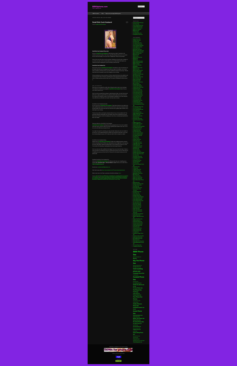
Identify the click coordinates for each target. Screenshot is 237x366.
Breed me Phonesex (137, 79)
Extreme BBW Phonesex (137, 123)
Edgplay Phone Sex (137, 122)
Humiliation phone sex (107, 178)
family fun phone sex (138, 284)
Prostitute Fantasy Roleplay (138, 196)
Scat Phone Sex (135, 337)
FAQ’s (102, 13)
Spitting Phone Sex (136, 215)
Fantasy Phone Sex (136, 130)
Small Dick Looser (105, 179)
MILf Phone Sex (136, 174)
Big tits (135, 258)
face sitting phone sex (137, 283)
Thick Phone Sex (136, 226)
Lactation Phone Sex (137, 169)
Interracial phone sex (138, 315)
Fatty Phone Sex (136, 138)
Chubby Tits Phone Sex (137, 89)
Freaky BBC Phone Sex (137, 143)
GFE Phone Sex (136, 148)
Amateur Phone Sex (137, 40)
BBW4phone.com (100, 6)
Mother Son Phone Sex (137, 178)
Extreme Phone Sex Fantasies (138, 126)
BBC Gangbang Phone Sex (138, 52)
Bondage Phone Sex (137, 266)
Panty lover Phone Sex (136, 328)
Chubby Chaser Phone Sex (138, 87)
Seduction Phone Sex (137, 205)
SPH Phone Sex (112, 179)
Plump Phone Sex (136, 194)
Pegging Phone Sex (137, 329)
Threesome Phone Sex (137, 228)
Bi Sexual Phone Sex (137, 72)
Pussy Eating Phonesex (137, 199)
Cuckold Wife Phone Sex (138, 26)
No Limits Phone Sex (137, 245)
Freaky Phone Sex (136, 144)
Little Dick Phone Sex (99, 175)
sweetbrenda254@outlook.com (104, 167)
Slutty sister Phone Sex (137, 209)
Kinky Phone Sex (136, 166)
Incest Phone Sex (136, 158)
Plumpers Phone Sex (137, 195)
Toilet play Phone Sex (137, 230)
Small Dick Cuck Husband (102, 22)
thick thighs (142, 340)
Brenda (104, 24)
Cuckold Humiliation (118, 177)
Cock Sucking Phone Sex (138, 95)
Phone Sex (118, 359)
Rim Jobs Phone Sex (137, 202)
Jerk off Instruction (136, 161)
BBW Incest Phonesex (137, 65)
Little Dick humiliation (123, 178)
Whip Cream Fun (136, 239)
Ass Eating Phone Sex (137, 33)
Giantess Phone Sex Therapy (138, 152)
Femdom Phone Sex (137, 139)
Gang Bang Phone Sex (137, 147)
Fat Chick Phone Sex (137, 131)
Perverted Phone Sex (137, 191)
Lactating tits (135, 168)
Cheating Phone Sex (137, 84)
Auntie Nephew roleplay (137, 46)
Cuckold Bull (112, 177)
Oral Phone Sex (136, 24)
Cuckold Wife (96, 178)
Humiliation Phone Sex (120, 175)
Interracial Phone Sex (137, 160)
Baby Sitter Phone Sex (137, 49)
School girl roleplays (137, 204)
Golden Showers (135, 302)
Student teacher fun (137, 220)
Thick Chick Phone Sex (137, 225)
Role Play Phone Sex (137, 203)
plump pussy (135, 331)
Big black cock (138, 256)
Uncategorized (136, 231)
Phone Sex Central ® (118, 355)
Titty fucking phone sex (137, 342)
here (119, 173)
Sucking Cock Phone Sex (138, 222)
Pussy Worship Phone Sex (138, 200)
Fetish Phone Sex (136, 140)
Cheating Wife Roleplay (137, 85)
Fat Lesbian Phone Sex (137, 135)
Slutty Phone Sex (136, 208)
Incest (134, 309)
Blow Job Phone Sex (137, 78)
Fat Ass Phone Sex (138, 288)
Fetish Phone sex (136, 293)
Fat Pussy (135, 292)
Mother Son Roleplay (137, 29)
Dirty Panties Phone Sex (137, 115)
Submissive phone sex (136, 340)
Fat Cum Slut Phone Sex (137, 134)
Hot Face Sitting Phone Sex (138, 153)
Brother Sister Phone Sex (138, 82)
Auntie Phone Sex (136, 48)
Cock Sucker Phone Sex (137, 93)
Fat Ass (134, 286)
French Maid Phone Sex (137, 145)
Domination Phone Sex (137, 118)
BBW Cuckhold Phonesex (138, 61)
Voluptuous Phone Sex (137, 246)
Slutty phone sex (136, 339)
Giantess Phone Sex (137, 151)
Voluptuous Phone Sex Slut (138, 235)
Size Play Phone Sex (137, 207)
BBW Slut (134, 256)
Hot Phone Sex (136, 155)
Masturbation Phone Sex (137, 173)
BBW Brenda (106, 175)
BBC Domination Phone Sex (138, 50)
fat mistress (101, 178)
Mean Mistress (95, 179)
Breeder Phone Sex (136, 80)
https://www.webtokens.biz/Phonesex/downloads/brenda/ (113, 170)
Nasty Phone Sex (136, 182)
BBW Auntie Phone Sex (137, 57)
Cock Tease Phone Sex (137, 96)
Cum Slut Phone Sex (137, 108)
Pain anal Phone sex (137, 326)
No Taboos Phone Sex (137, 185)
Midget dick (100, 179)
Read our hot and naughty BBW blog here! (113, 13)
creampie (102, 177)
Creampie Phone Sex (137, 97)
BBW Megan (135, 66)
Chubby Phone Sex (136, 88)
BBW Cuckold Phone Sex (138, 62)
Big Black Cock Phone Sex (138, 74)
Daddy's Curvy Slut (136, 114)
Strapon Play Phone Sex (137, 218)
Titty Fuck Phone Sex (137, 229)
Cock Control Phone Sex (138, 91)
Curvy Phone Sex (136, 110)
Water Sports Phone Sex (137, 237)
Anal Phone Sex (136, 41)
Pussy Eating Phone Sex (138, 198)
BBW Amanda (135, 55)
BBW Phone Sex (136, 30)
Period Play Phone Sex (137, 187)
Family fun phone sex (137, 129)
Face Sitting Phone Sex (137, 127)
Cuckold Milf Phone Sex (137, 100)
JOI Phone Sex (136, 162)
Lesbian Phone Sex (136, 170)
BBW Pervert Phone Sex (137, 67)
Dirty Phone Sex (136, 117)
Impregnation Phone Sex (138, 34)
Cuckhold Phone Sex (112, 175)
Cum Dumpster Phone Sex (138, 106)
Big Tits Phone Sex (136, 75)
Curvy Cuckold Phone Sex (138, 25)
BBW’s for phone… (96, 13)
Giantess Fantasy (136, 149)
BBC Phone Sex (136, 54)
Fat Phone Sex (136, 31)
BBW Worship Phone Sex (138, 70)
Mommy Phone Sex (137, 175)
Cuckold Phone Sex (137, 101)
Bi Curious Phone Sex (137, 71)
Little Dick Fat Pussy (115, 178)
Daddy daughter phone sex (138, 113)
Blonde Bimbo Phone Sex (138, 76)
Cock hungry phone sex (137, 92)
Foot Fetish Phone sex (137, 142)
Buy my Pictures (136, 83)
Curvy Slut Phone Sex (137, 112)
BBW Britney (135, 59)
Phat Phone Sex (136, 192)
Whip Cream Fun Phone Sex (138, 241)
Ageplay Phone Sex (137, 39)
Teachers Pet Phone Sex (137, 27)
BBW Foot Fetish (136, 63)
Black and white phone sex (137, 265)
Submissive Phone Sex (137, 221)
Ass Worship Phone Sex (137, 44)
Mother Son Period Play (137, 177)
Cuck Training (106, 177)
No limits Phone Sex (138, 322)
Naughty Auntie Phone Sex (138, 183)
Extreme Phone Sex (137, 125)
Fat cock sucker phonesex (138, 132)
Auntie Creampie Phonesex (138, 22)
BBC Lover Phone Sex (137, 53)
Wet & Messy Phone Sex (137, 238)
